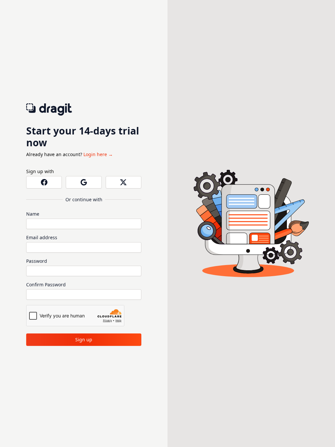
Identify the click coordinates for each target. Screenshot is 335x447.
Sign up (83, 339)
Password (36, 261)
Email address (41, 237)
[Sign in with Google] (83, 182)
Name (32, 214)
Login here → (98, 154)
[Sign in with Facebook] (44, 182)
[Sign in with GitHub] (123, 182)
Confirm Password (46, 284)
